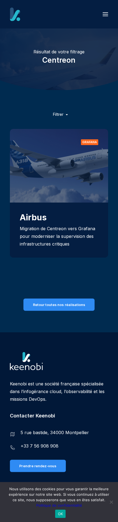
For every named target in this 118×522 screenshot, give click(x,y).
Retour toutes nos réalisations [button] (59, 304)
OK (60, 514)
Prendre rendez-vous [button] (37, 466)
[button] (105, 14)
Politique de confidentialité (59, 505)
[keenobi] (40, 14)
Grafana (89, 142)
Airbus (33, 217)
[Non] (111, 502)
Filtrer (58, 114)
